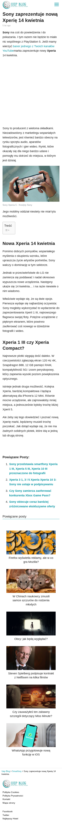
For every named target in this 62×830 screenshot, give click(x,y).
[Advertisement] (31, 92)
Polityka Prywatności (13, 795)
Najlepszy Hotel (10, 818)
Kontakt (6, 799)
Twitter (6, 815)
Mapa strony (9, 803)
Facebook (8, 811)
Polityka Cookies (11, 792)
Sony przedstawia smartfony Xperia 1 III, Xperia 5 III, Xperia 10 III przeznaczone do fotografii (33, 469)
